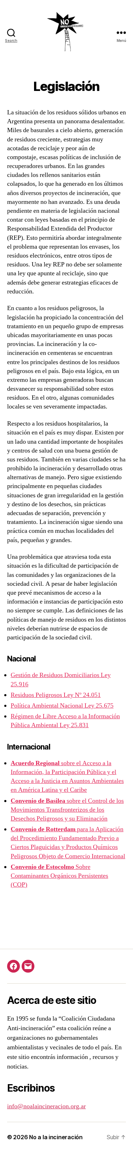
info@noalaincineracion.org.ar (46, 1106)
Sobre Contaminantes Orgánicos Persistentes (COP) (59, 876)
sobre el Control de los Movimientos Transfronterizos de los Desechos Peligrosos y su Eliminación (67, 810)
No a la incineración (56, 1137)
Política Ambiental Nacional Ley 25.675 (62, 706)
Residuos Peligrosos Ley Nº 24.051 (56, 695)
